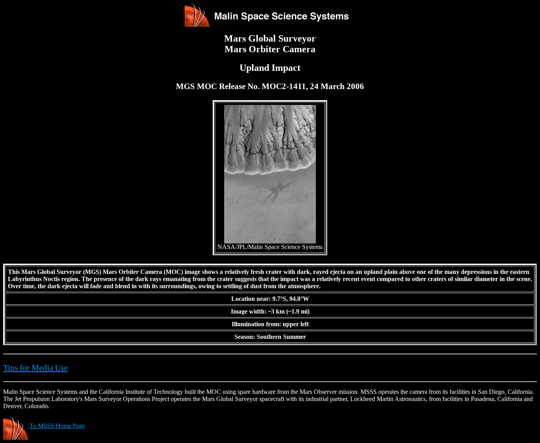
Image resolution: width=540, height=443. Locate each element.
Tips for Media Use (35, 368)
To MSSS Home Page (56, 425)
